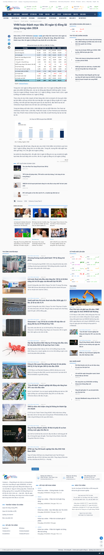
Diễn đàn (73, 1)
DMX (88, 256)
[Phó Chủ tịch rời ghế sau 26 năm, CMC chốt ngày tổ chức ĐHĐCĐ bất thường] (86, 297)
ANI (73, 279)
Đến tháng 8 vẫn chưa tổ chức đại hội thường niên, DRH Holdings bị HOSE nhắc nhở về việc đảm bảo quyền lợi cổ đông (88, 42)
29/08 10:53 (77, 377)
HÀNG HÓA (47, 14)
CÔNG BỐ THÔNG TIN (15, 18)
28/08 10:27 (43, 446)
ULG (73, 256)
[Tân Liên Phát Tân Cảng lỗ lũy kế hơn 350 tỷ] (17, 168)
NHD (88, 279)
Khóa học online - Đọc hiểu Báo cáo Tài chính (52, 510)
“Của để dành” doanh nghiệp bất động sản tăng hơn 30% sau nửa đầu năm (90, 334)
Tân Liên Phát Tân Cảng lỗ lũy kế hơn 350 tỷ (35, 166)
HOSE (36, 36)
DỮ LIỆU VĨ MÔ (24, 18)
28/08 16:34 (43, 319)
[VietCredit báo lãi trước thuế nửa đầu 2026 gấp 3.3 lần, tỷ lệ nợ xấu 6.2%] (14, 306)
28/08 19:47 (43, 255)
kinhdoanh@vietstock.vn (47, 479)
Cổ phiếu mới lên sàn (77, 251)
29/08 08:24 (77, 369)
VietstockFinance (53, 1)
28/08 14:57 (43, 362)
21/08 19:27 (77, 62)
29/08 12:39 (77, 400)
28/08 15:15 (43, 340)
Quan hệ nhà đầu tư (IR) (9, 511)
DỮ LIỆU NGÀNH (32, 18)
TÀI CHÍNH (41, 14)
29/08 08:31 (77, 394)
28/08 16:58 (77, 45)
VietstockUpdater (24, 531)
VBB (73, 268)
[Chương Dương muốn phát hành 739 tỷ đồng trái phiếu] (14, 264)
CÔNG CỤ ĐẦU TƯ (72, 18)
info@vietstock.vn (70, 479)
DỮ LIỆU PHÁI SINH (52, 18)
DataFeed (5, 528)
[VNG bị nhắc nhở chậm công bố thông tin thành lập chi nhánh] (14, 412)
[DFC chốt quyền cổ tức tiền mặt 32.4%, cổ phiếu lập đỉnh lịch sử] (17, 195)
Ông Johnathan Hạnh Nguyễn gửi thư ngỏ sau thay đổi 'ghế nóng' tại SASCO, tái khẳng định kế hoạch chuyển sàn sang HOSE (88, 77)
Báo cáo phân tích (7, 518)
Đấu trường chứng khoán (64, 1)
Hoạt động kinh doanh (85, 329)
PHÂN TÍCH (75, 14)
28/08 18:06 (43, 277)
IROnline (21, 528)
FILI (58, 161)
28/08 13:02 (43, 383)
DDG (73, 274)
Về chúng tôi (67, 550)
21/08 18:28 (77, 70)
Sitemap (60, 550)
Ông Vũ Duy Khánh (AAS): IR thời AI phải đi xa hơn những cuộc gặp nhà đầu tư (89, 344)
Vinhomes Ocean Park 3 (35, 201)
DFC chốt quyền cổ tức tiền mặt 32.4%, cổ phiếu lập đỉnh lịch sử (41, 193)
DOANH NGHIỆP (25, 14)
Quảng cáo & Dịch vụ (95, 550)
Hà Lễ (66, 160)
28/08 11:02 (43, 425)
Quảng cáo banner (7, 514)
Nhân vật (72, 307)
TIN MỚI (9, 14)
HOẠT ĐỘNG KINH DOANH (33, 255)
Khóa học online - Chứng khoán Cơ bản (51, 490)
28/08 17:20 (43, 298)
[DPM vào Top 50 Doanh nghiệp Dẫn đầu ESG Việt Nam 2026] (14, 455)
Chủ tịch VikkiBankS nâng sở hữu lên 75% (87, 398)
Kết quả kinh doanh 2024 (26, 163)
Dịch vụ (83, 1)
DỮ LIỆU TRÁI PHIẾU (62, 18)
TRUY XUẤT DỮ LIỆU (82, 18)
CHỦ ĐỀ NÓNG (6, 18)
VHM (40, 36)
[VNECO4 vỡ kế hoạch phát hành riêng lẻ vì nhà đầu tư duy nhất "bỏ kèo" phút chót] (17, 185)
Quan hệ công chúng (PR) (9, 507)
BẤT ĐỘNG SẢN (33, 14)
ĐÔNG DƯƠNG (83, 14)
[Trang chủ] (9, 476)
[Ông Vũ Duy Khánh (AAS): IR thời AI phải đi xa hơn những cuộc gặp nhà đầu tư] (14, 433)
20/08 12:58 (77, 81)
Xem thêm (35, 469)
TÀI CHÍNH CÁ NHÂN (67, 14)
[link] (95, 14)
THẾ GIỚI (59, 14)
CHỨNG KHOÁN (16, 14)
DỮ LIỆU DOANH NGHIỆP (42, 18)
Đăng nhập (89, 1)
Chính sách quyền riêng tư (80, 550)
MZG (88, 274)
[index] (25, 7)
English (94, 1)
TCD (73, 262)
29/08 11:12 (77, 385)
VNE (88, 268)
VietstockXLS (6, 531)
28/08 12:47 (43, 404)
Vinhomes (19, 201)
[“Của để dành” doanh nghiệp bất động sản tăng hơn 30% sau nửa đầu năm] (14, 391)
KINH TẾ (53, 14)
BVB (88, 262)
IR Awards (78, 1)
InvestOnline (6, 533)
